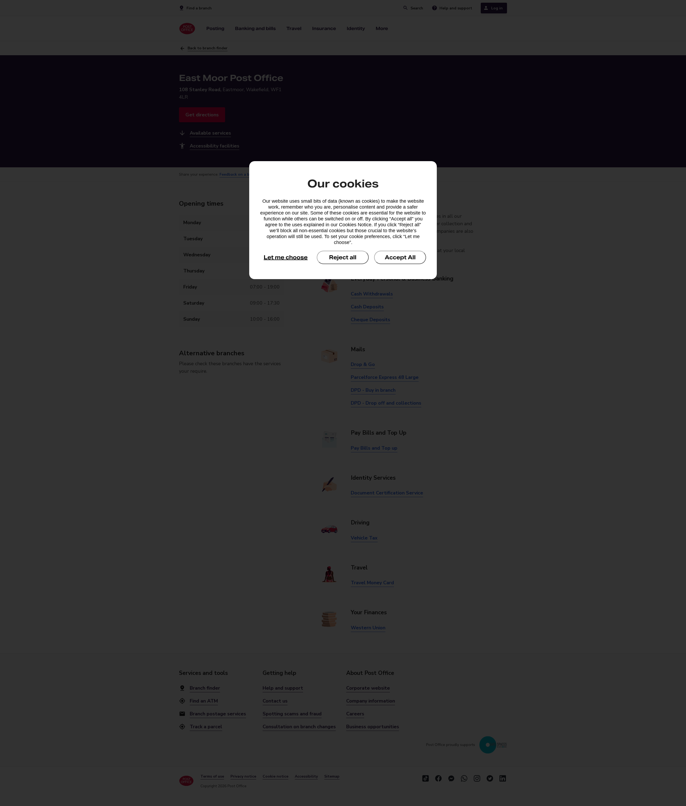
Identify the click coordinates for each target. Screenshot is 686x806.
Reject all (342, 257)
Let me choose (286, 257)
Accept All (400, 257)
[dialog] (343, 220)
